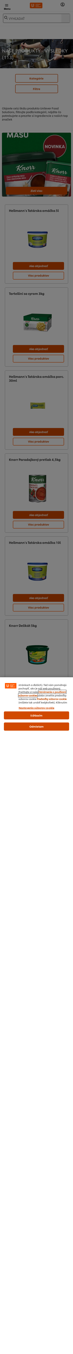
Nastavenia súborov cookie (36, 707)
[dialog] (36, 1015)
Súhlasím (36, 715)
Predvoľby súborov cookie (52, 699)
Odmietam (36, 726)
